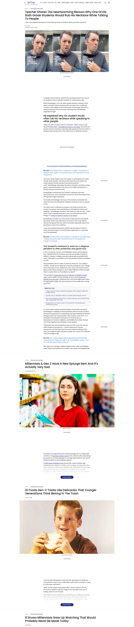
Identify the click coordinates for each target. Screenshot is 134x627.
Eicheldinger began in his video (69, 127)
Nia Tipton (28, 26)
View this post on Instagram (67, 147)
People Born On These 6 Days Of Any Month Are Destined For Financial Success (65, 303)
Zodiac (45, 2)
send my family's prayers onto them (64, 216)
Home (26, 8)
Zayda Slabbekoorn (30, 371)
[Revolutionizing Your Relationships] (31, 2)
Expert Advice (97, 2)
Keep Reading (67, 477)
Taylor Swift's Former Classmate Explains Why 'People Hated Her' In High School (67, 291)
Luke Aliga (28, 625)
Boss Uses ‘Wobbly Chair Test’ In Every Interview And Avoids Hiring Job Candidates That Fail (67, 299)
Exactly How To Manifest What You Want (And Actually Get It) (66, 295)
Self (56, 2)
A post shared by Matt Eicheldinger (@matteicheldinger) (67, 166)
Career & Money (89, 2)
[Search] (105, 2)
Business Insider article (61, 456)
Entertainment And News (37, 8)
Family (59, 2)
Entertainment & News (68, 2)
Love (41, 2)
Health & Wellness (79, 2)
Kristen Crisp (28, 497)
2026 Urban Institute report (54, 463)
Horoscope (51, 2)
